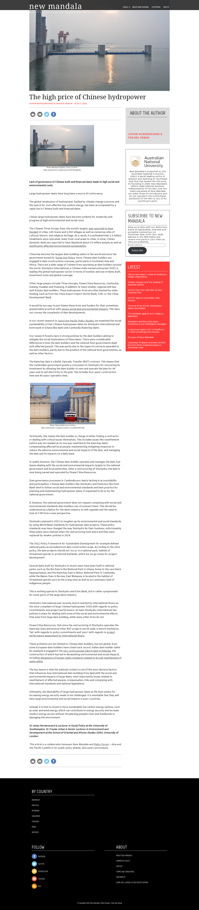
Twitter (41, 864)
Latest (134, 267)
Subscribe (137, 250)
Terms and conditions (125, 872)
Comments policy (123, 861)
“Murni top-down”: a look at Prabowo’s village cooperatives (147, 276)
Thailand (35, 821)
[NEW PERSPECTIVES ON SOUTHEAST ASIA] (55, 6)
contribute (156, 7)
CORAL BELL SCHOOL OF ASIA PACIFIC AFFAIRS (132, 882)
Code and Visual (116, 903)
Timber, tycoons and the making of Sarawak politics (145, 283)
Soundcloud (43, 871)
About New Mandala (140, 7)
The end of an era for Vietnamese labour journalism (145, 307)
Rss (39, 886)
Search (166, 7)
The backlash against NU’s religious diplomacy (145, 315)
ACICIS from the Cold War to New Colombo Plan (145, 291)
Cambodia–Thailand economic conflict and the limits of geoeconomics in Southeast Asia (147, 345)
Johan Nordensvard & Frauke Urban (50, 104)
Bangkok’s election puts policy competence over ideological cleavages (147, 323)
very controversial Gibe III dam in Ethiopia (87, 651)
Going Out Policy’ (65, 257)
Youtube (41, 879)
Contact (119, 866)
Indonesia (36, 800)
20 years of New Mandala (141, 337)
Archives (35, 832)
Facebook (41, 857)
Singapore (36, 816)
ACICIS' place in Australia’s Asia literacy (144, 299)
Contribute (120, 877)
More (34, 827)
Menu (125, 7)
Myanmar (35, 811)
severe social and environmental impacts (85, 309)
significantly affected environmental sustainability (57, 246)
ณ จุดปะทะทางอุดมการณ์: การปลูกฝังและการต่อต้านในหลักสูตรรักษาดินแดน (146, 331)
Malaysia (35, 805)
